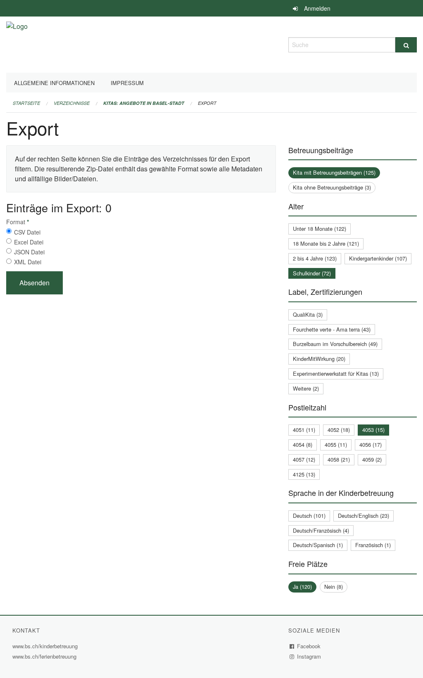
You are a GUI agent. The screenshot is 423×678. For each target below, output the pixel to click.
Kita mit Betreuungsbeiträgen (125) (334, 172)
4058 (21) (339, 459)
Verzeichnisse (72, 103)
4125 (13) (304, 474)
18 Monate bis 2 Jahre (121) (326, 243)
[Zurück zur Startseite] (17, 43)
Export (207, 103)
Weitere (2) (306, 388)
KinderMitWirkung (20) (319, 359)
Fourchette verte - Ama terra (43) (332, 329)
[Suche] (406, 44)
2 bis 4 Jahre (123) (315, 258)
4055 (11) (336, 444)
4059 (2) (372, 459)
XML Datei (27, 262)
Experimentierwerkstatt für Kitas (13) (336, 373)
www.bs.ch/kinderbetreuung (46, 646)
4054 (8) (302, 444)
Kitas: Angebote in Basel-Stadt (143, 103)
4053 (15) (373, 430)
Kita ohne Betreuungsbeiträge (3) (332, 187)
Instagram (309, 656)
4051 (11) (304, 430)
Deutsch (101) (309, 515)
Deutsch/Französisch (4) (321, 530)
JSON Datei (29, 252)
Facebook (309, 646)
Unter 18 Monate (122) (319, 228)
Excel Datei (28, 242)
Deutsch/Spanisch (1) (318, 545)
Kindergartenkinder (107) (378, 258)
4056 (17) (370, 444)
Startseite (26, 103)
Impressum (127, 83)
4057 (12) (304, 459)
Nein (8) (333, 586)
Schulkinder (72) (312, 273)
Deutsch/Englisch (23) (363, 515)
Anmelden (317, 8)
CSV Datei (27, 232)
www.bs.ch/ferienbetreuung (45, 656)
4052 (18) (339, 430)
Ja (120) (302, 586)
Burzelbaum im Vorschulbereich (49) (335, 344)
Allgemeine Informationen (54, 83)
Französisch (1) (373, 545)
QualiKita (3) (308, 314)
